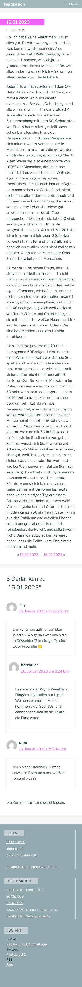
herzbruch (14, 4)
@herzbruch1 (16, 954)
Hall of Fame (15, 842)
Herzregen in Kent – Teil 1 (25, 890)
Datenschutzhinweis (21, 855)
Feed (10, 965)
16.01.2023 (53, 555)
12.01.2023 (29, 555)
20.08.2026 (15, 896)
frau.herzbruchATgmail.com (26, 944)
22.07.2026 (14, 903)
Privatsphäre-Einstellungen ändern (32, 867)
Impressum (14, 849)
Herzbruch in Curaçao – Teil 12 (28, 916)
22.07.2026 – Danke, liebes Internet (32, 910)
